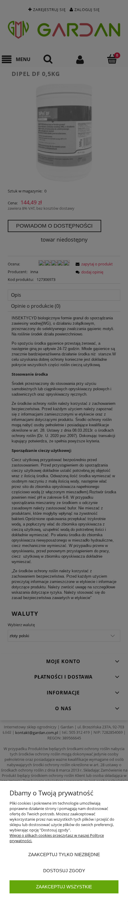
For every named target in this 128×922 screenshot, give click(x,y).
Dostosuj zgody (64, 870)
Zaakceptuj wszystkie (64, 886)
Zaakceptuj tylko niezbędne (64, 854)
